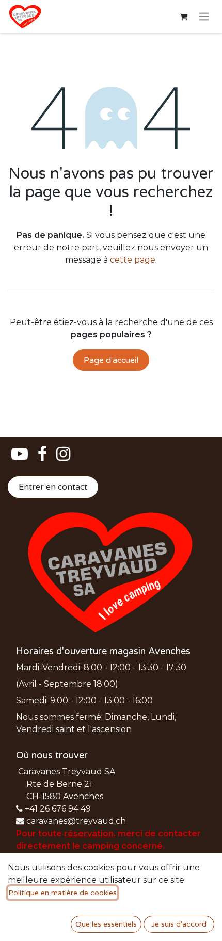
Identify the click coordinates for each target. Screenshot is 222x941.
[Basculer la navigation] (204, 16)
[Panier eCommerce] (183, 16)
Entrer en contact (53, 487)
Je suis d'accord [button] (179, 924)
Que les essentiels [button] (106, 924)
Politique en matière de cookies (62, 892)
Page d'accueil (111, 360)
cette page (132, 260)
